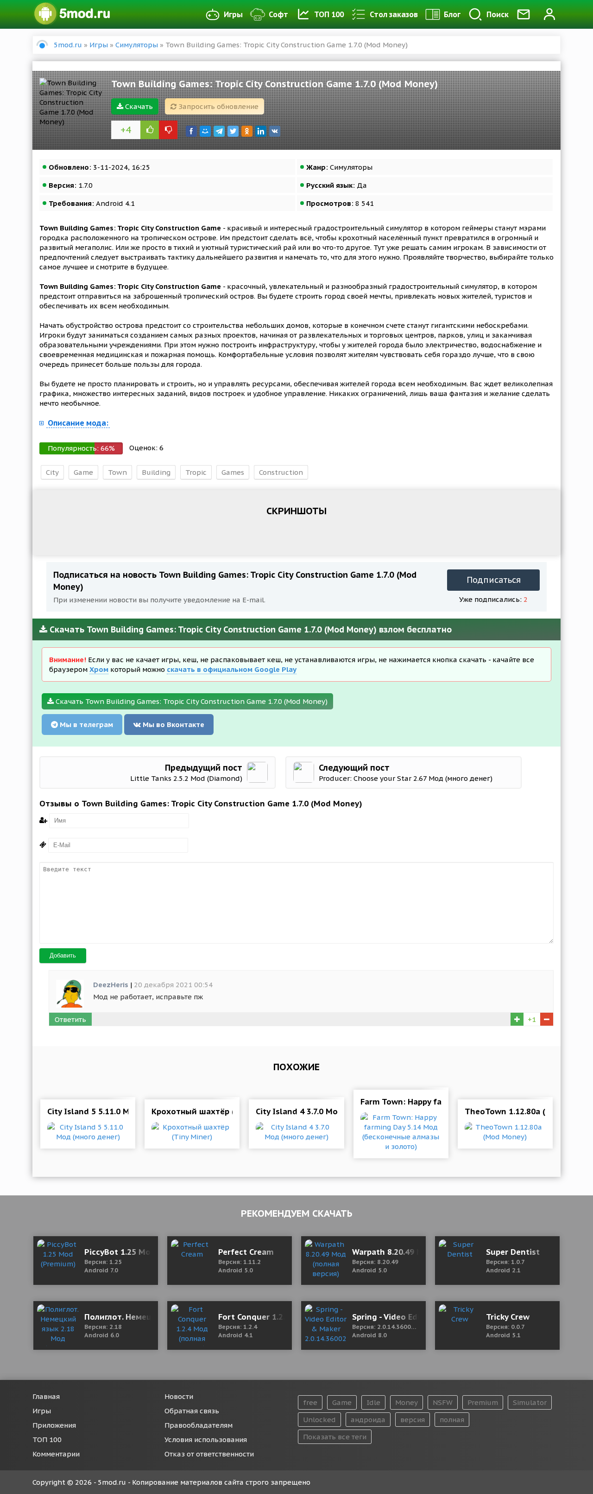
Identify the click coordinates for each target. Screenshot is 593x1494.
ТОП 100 (329, 14)
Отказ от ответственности (209, 1453)
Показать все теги (334, 1436)
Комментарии (56, 1453)
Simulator (530, 1402)
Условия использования (205, 1439)
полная (452, 1419)
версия (412, 1419)
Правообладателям (198, 1425)
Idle (373, 1402)
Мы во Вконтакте (172, 724)
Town (117, 472)
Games (232, 472)
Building (156, 472)
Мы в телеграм (85, 724)
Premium (482, 1402)
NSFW (443, 1402)
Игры (233, 14)
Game (83, 472)
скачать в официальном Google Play (231, 669)
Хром (98, 669)
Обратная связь (191, 1410)
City (52, 472)
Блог (452, 14)
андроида (368, 1419)
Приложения (54, 1425)
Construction (281, 472)
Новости (178, 1396)
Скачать (138, 106)
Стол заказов (394, 14)
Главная (46, 1396)
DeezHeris (110, 984)
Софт (278, 14)
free (310, 1402)
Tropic (196, 472)
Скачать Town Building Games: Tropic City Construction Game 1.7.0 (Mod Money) (191, 701)
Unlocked (319, 1419)
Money (406, 1402)
